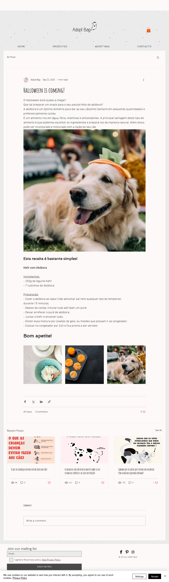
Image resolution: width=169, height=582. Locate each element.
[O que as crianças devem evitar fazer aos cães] (31, 450)
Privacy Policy (20, 578)
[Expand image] (42, 364)
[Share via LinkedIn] (41, 401)
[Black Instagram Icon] (133, 552)
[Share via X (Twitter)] (33, 401)
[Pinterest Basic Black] (127, 552)
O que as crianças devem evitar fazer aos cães (29, 469)
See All (158, 430)
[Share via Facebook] (25, 401)
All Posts (11, 57)
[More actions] (144, 80)
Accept (154, 576)
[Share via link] (49, 401)
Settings (139, 576)
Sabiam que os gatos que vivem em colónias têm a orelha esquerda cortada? (136, 471)
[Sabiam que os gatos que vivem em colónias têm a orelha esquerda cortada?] (138, 450)
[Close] (165, 576)
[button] (149, 29)
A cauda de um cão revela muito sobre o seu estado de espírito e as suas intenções (82, 471)
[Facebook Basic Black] (121, 552)
